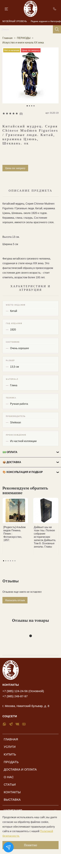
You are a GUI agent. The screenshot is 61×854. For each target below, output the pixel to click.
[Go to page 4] (10, 560)
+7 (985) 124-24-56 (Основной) (23, 691)
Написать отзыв (15, 600)
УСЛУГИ (10, 746)
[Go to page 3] (8, 560)
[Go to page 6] (14, 560)
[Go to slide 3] (31, 105)
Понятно (30, 845)
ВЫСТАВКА (12, 799)
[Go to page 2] (5, 560)
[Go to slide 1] (27, 105)
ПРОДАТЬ (11, 762)
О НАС (9, 777)
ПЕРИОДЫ (23, 38)
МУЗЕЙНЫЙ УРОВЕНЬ (14, 21)
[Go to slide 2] (29, 105)
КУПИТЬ (10, 754)
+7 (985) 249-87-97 (15, 696)
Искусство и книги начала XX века (23, 42)
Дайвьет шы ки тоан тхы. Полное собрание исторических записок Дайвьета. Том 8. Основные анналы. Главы (45, 537)
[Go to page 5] (12, 560)
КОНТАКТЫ (12, 792)
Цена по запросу (15, 168)
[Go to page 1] (3, 560)
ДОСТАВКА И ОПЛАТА (20, 769)
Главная (7, 38)
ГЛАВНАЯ (11, 739)
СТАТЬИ (10, 784)
